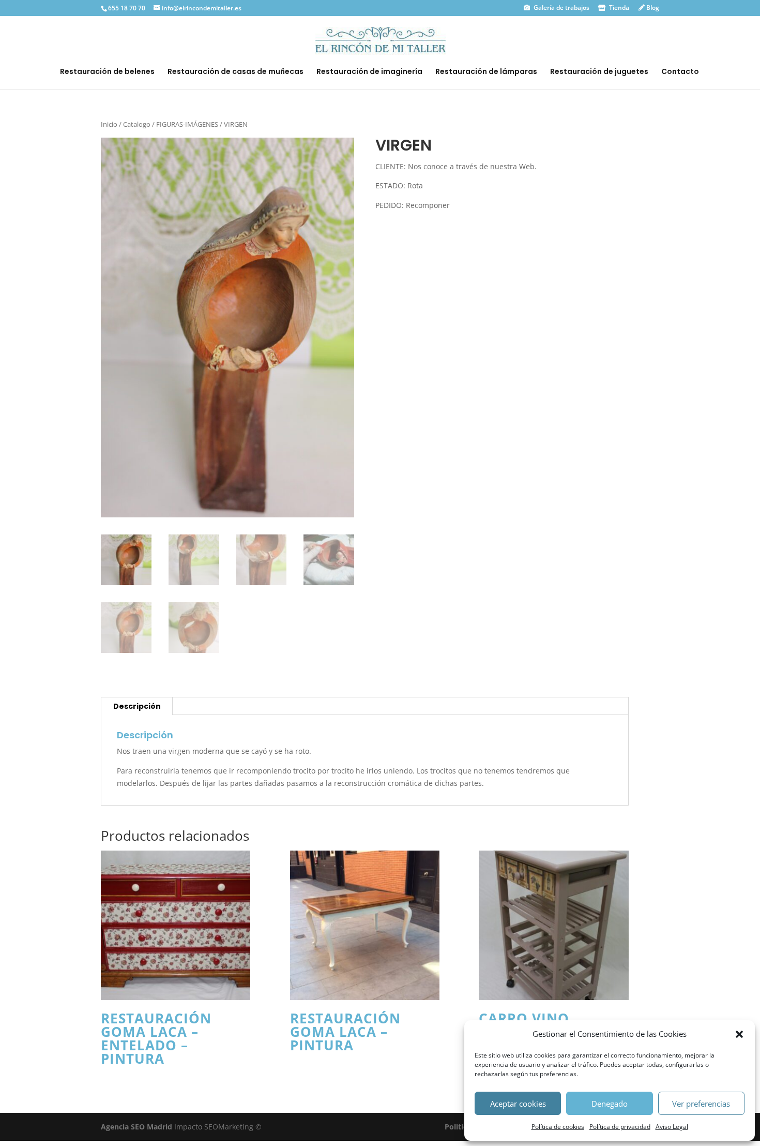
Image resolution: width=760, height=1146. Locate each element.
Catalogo (136, 124)
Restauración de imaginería (369, 72)
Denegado (609, 1103)
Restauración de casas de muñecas (235, 72)
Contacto (680, 72)
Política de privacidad (619, 1126)
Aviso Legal (672, 1126)
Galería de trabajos (560, 7)
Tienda (618, 7)
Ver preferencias (701, 1103)
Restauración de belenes (107, 72)
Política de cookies (557, 1126)
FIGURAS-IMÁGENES (187, 124)
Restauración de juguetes (599, 72)
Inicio (109, 124)
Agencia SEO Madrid (137, 1127)
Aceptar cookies (518, 1103)
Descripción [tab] (137, 706)
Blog (652, 7)
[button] (739, 1034)
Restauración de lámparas (486, 72)
